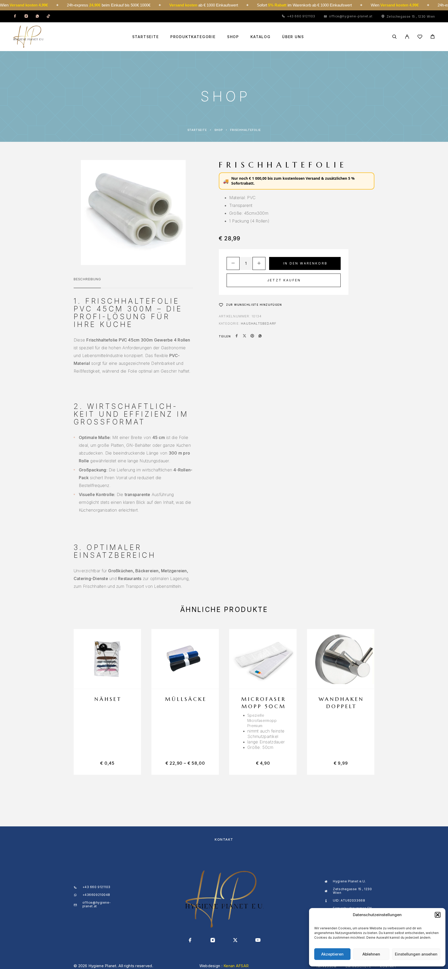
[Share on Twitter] (244, 336)
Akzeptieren (332, 954)
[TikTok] (48, 16)
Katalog (260, 37)
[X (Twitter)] (235, 940)
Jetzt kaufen (284, 280)
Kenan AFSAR (236, 965)
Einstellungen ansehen (416, 954)
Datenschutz (359, 966)
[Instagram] (26, 16)
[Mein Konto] (407, 36)
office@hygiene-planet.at (350, 16)
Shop (233, 37)
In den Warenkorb (305, 263)
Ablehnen (371, 954)
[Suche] (394, 36)
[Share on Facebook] (237, 336)
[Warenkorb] (432, 37)
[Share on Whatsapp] (260, 336)
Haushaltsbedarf (258, 323)
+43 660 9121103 (301, 16)
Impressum (327, 966)
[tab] (87, 282)
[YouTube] (258, 940)
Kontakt (224, 839)
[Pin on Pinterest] (252, 336)
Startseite (145, 37)
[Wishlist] (420, 37)
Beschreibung (87, 279)
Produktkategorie (193, 37)
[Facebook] (15, 16)
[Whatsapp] (37, 16)
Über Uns (293, 37)
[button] (437, 914)
